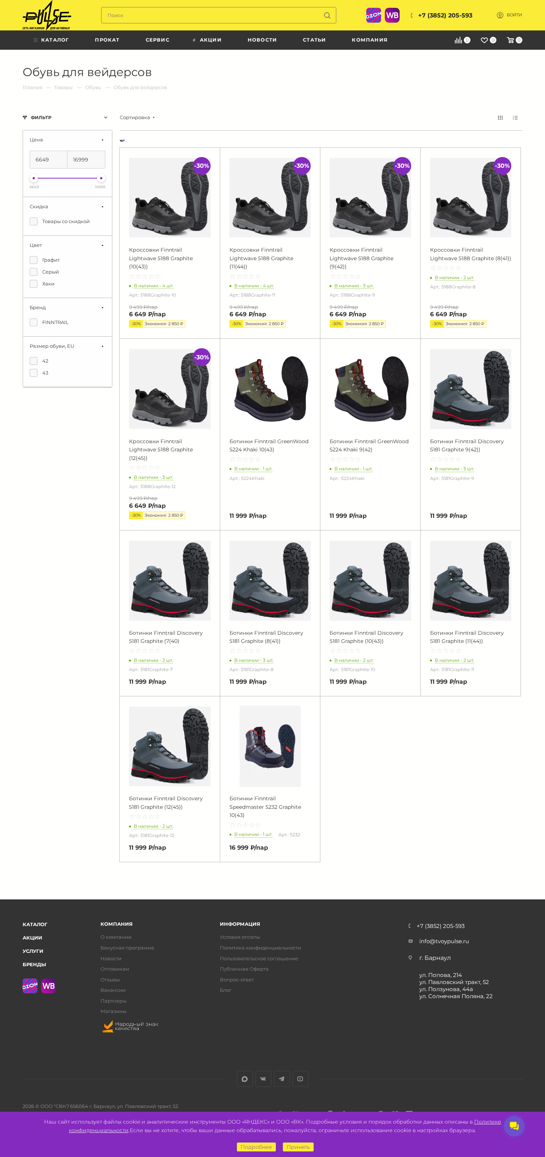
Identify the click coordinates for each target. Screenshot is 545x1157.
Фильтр (41, 117)
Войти (514, 15)
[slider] (34, 178)
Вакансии (113, 990)
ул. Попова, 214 (440, 974)
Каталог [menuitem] (55, 40)
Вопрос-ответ (237, 980)
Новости (111, 958)
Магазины (113, 1011)
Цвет (36, 245)
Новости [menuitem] (262, 40)
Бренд (38, 307)
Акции (32, 938)
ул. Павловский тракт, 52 (454, 982)
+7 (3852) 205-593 (445, 15)
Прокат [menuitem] (107, 40)
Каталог (35, 924)
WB (392, 15)
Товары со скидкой (66, 221)
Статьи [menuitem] (314, 40)
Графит (51, 260)
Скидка (39, 206)
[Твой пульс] (47, 15)
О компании (116, 937)
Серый (50, 272)
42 (45, 361)
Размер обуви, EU (52, 346)
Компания (116, 924)
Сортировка (135, 117)
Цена (36, 140)
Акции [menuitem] (211, 40)
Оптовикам (114, 969)
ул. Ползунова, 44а (446, 989)
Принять (298, 1147)
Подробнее (256, 1147)
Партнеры (113, 1001)
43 (45, 373)
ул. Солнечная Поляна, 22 (456, 996)
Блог (225, 990)
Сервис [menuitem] (157, 40)
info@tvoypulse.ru (444, 941)
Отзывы (110, 980)
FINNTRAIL (55, 322)
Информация (240, 924)
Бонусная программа (127, 948)
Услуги (33, 951)
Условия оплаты (240, 937)
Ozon (373, 15)
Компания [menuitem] (370, 40)
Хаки (48, 284)
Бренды (34, 964)
